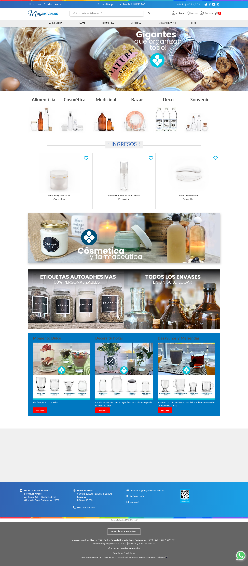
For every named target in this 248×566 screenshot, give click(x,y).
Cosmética (108, 23)
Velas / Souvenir (167, 23)
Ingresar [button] (194, 13)
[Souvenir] (199, 118)
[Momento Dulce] (61, 371)
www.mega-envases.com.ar (141, 543)
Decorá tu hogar (109, 338)
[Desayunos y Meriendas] (186, 371)
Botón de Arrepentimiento (124, 531)
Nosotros (35, 4)
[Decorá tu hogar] (124, 371)
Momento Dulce (47, 338)
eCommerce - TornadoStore (111, 558)
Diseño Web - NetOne (89, 558)
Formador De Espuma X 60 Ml (124, 195)
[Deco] (168, 118)
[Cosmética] (74, 118)
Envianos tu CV (137, 496)
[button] (206, 4)
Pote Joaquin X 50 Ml (59, 195)
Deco (194, 23)
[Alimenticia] (43, 118)
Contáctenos (52, 4)
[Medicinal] (105, 118)
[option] (124, 55)
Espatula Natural (188, 195)
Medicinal (136, 23)
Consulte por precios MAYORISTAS (122, 4)
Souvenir (199, 100)
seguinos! (134, 502)
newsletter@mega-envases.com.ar (147, 490)
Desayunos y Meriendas (178, 338)
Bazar (82, 23)
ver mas (40, 410)
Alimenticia (56, 23)
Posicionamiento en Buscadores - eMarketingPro (144, 558)
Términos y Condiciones (124, 553)
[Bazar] (137, 118)
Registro (208, 13)
